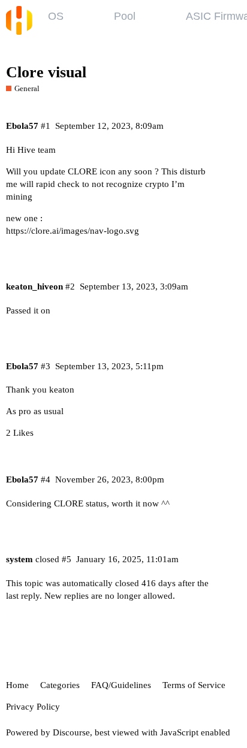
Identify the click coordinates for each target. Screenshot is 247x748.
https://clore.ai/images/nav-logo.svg (72, 231)
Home (17, 685)
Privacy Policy (33, 706)
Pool (124, 16)
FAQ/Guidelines (121, 685)
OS (56, 16)
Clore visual (46, 72)
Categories (60, 685)
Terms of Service (193, 685)
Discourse (71, 732)
